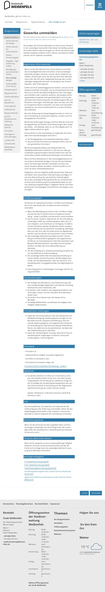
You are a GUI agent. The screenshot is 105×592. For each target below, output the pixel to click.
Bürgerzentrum (11, 93)
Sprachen (90, 5)
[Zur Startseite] (25, 5)
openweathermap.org (92, 552)
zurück (84, 493)
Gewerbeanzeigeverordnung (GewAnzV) (40, 468)
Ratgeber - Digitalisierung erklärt (12, 63)
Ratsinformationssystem (64, 530)
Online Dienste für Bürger (12, 42)
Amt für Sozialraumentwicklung (11, 119)
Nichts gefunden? (85, 144)
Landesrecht (10, 140)
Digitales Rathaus (38, 22)
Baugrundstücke (11, 113)
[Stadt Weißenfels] (14, 531)
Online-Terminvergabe (12, 56)
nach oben (96, 493)
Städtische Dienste (9, 126)
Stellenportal (10, 109)
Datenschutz (8, 504)
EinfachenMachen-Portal (11, 85)
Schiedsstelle (10, 144)
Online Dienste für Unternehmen (12, 49)
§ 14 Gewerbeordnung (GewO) (37, 461)
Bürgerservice (21, 22)
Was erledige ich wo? (57, 22)
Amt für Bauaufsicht (9, 101)
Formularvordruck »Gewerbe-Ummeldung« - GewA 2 (45, 366)
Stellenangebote (61, 527)
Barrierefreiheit (41, 504)
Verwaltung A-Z (11, 90)
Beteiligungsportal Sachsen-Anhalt (12, 71)
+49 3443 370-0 (9, 536)
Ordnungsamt (10, 106)
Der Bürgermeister (62, 519)
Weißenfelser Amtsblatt (10, 148)
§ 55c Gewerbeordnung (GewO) (37, 465)
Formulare (9, 131)
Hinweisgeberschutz (24, 504)
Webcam (57, 534)
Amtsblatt (58, 523)
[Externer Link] (81, 518)
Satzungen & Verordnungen (10, 135)
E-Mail (82, 81)
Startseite (9, 22)
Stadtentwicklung (11, 97)
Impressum (55, 504)
